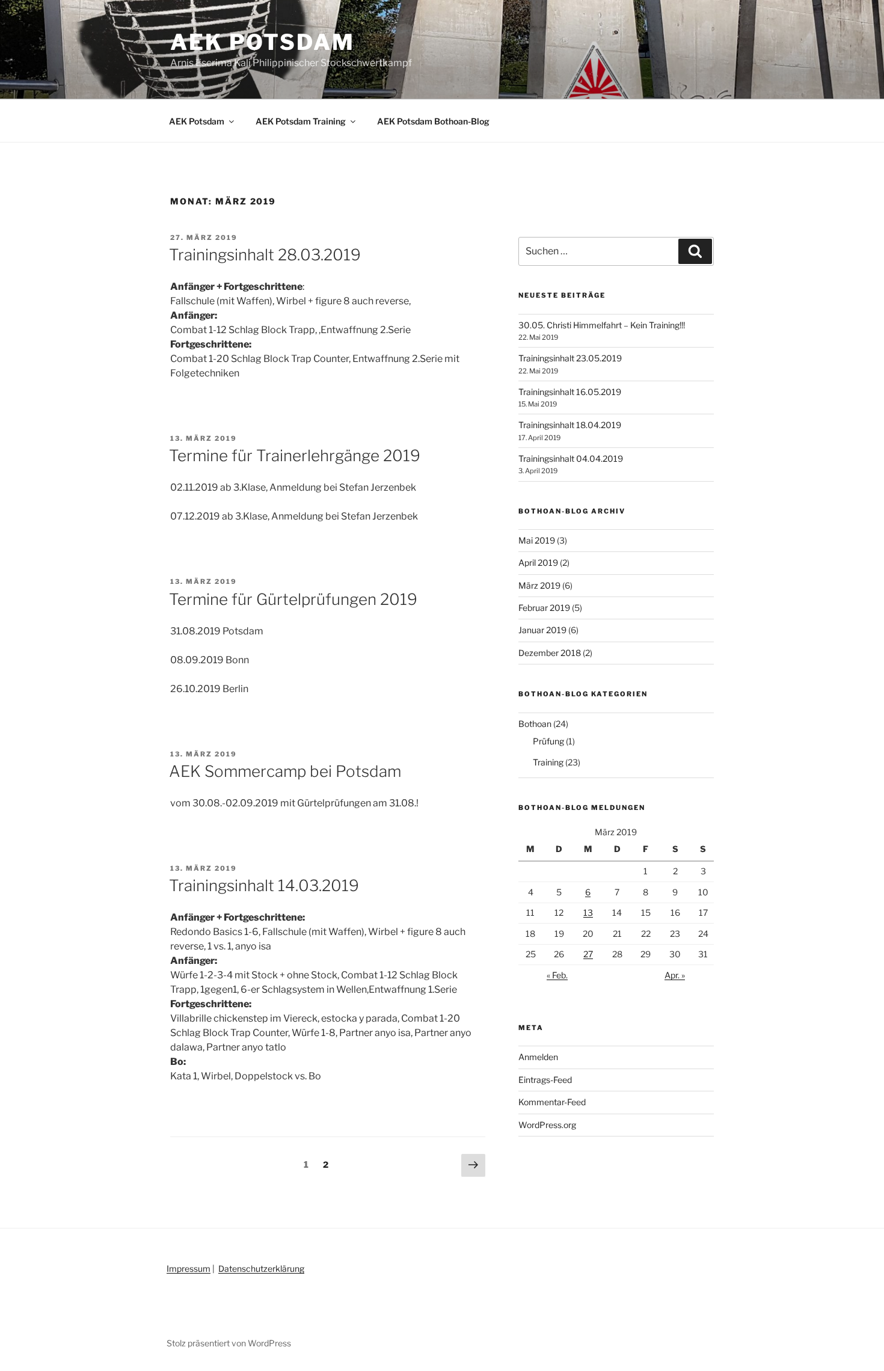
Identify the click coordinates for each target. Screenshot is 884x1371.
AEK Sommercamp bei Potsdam (285, 771)
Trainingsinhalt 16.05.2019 (569, 392)
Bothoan (534, 724)
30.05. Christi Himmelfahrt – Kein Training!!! (601, 325)
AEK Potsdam (262, 42)
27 (588, 954)
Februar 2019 (544, 608)
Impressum (188, 1268)
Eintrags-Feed (545, 1080)
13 (588, 912)
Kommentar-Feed (552, 1102)
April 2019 (538, 562)
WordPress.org (547, 1125)
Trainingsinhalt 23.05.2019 (570, 358)
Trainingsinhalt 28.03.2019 (265, 254)
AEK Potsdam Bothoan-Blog (433, 121)
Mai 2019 (536, 540)
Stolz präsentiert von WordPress (229, 1343)
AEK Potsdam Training (301, 121)
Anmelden (538, 1057)
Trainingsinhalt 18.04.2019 (569, 425)
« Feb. (557, 975)
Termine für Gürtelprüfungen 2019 (293, 599)
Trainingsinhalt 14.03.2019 (264, 885)
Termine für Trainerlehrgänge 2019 (294, 455)
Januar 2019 (542, 630)
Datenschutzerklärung (261, 1268)
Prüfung (548, 741)
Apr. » (675, 975)
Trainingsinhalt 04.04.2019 (570, 458)
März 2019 (539, 585)
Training (548, 762)
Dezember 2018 (549, 653)
